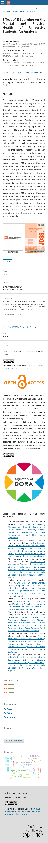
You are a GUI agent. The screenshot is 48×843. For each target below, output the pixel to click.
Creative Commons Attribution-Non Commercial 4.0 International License (22, 811)
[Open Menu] (2, 2)
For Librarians (9, 717)
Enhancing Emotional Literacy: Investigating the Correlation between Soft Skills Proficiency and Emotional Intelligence (26, 587)
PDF (8, 261)
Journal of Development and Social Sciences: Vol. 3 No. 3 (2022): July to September (26, 607)
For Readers (8, 709)
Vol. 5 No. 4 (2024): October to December (19, 11)
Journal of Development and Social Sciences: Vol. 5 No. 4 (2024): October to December (26, 628)
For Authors (8, 713)
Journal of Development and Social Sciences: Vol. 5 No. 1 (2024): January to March (26, 575)
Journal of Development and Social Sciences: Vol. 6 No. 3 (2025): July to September (26, 668)
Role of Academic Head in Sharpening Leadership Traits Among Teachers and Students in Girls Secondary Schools (26, 640)
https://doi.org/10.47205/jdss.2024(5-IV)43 (26, 72)
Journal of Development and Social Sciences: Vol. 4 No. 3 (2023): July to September (26, 535)
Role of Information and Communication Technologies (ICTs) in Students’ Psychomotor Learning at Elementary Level (26, 661)
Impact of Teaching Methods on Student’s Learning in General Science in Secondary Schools (26, 527)
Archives (39, 9)
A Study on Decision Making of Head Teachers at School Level (26, 602)
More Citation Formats (14, 314)
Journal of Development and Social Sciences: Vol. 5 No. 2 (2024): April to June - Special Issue (26, 553)
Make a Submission (14, 741)
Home (5, 9)
